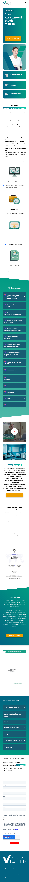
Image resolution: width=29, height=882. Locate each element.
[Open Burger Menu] (25, 3)
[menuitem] (5, 877)
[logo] (14, 859)
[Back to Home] (8, 2)
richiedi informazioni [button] (14, 635)
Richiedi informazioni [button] (13, 38)
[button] (14, 431)
